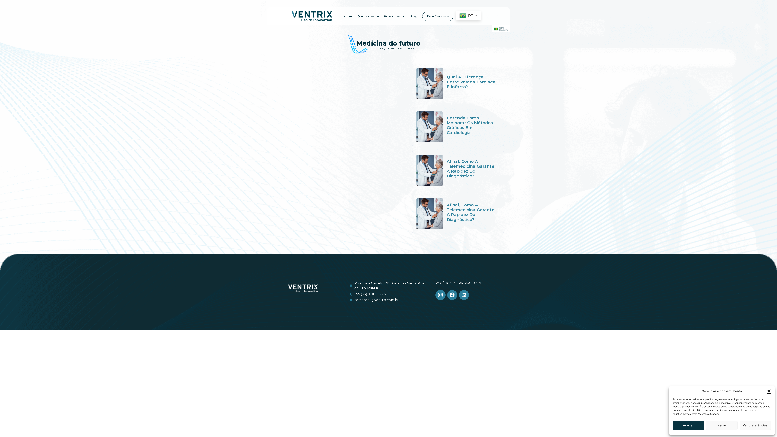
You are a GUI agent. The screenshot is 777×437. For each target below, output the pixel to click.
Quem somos (368, 16)
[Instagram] (440, 295)
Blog (413, 16)
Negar (721, 425)
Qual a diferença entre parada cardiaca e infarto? (471, 82)
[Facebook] (452, 295)
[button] (769, 391)
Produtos (392, 16)
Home (347, 16)
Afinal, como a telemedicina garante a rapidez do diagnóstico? (470, 168)
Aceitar (688, 425)
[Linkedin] (464, 295)
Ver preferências (755, 425)
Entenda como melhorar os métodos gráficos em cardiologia (470, 125)
